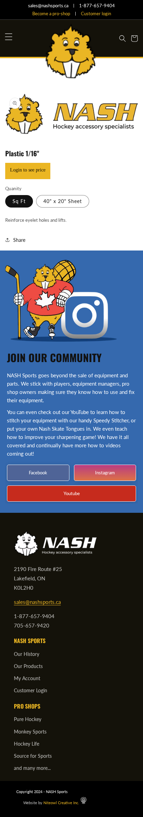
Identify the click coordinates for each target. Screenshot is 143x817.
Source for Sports (33, 756)
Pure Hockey (27, 719)
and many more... (32, 768)
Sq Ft (19, 201)
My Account (27, 678)
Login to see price (27, 170)
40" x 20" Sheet (62, 201)
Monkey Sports (30, 732)
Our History (26, 654)
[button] (8, 36)
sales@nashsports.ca (37, 602)
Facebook (38, 472)
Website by (51, 802)
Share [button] (19, 240)
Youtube (72, 493)
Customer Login (30, 690)
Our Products (28, 666)
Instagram (105, 472)
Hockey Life (26, 744)
